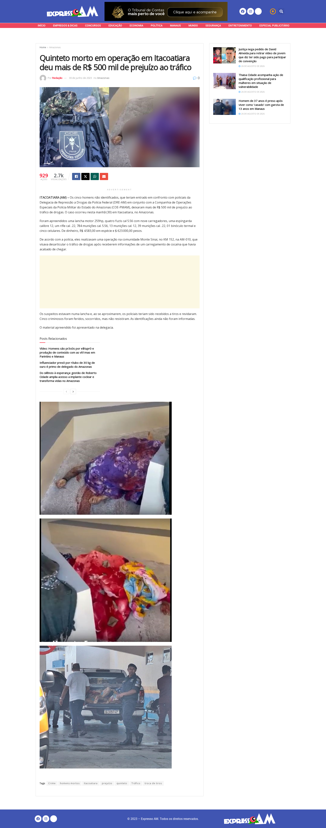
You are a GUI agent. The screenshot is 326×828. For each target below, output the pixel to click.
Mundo (193, 25)
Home (43, 47)
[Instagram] (250, 11)
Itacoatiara (91, 783)
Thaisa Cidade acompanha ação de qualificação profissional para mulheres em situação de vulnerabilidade (261, 81)
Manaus (175, 25)
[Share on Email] (104, 176)
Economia (136, 25)
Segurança (213, 25)
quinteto (122, 783)
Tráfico (135, 783)
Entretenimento (240, 25)
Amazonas (55, 47)
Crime (52, 783)
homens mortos (70, 783)
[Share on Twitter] (85, 176)
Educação (115, 25)
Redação (57, 78)
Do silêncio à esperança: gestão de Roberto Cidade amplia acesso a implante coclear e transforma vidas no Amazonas (68, 377)
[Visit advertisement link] (166, 11)
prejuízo (107, 783)
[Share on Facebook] (76, 176)
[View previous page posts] (66, 391)
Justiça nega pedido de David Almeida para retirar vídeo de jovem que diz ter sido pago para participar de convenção (262, 55)
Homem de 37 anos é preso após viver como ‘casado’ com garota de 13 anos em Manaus (261, 105)
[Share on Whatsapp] (95, 176)
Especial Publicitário (274, 25)
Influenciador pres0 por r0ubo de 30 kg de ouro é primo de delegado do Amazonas (67, 364)
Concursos (93, 25)
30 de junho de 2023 (80, 78)
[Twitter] (258, 11)
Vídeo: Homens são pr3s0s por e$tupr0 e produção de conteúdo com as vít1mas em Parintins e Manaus (67, 352)
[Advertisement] (120, 281)
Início (41, 25)
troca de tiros (153, 783)
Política (156, 25)
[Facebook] (242, 11)
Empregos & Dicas (65, 25)
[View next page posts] (73, 391)
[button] (281, 11)
